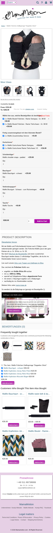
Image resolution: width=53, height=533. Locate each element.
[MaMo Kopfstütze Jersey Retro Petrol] (29, 346)
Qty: (4, 161)
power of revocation (25, 517)
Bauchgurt (7, 171)
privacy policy (38, 517)
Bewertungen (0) (13, 326)
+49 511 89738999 (26, 482)
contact (23, 520)
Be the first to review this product (10, 99)
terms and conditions (9, 517)
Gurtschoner (8, 142)
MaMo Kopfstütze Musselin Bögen (16, 376)
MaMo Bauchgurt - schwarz (13, 368)
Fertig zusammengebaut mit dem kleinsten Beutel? (22, 133)
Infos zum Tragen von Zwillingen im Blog (28, 263)
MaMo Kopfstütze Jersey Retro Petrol (17, 371)
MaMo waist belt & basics (39, 394)
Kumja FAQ (39, 507)
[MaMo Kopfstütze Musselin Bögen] (7, 357)
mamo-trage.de (21, 285)
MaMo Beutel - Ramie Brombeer (39, 431)
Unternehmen (6, 507)
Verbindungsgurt (9, 187)
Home (3, 26)
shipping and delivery (35, 520)
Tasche (6, 203)
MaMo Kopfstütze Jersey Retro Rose (17, 374)
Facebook (47, 507)
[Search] (37, 2)
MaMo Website (29, 507)
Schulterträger (8, 154)
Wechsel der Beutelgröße (18, 254)
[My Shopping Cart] (50, 2)
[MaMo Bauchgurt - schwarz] (17, 346)
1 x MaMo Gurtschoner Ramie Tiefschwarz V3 (25, 148)
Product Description (16, 237)
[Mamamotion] (26, 15)
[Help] (42, 2)
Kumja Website (17, 507)
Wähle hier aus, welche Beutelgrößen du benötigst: (22, 116)
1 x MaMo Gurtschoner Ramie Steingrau (23, 145)
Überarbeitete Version (9, 242)
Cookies (47, 517)
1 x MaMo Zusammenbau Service (21, 136)
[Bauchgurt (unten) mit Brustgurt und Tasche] (39, 408)
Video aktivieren (14, 311)
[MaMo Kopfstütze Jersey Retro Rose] (41, 346)
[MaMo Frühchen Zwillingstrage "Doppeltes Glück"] (26, 30)
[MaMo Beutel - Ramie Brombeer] (39, 445)
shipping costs (29, 109)
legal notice (15, 520)
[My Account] (46, 2)
